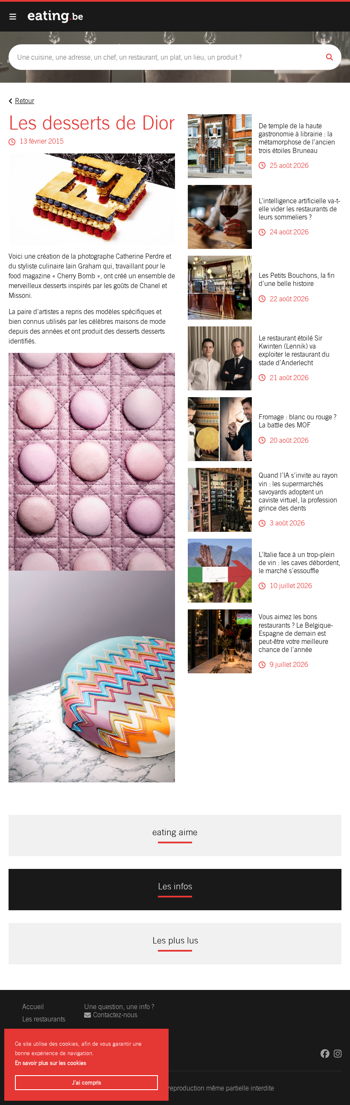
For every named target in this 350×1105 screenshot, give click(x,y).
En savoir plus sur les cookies (50, 1063)
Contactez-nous (115, 1015)
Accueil (33, 1007)
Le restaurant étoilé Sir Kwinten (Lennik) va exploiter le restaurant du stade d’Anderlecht (294, 350)
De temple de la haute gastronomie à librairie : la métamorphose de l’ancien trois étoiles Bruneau (297, 138)
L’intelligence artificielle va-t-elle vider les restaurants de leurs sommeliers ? (299, 209)
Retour (24, 101)
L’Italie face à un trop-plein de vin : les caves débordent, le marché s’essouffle (299, 563)
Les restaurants (43, 1019)
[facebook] (325, 1053)
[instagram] (337, 1053)
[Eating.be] (55, 16)
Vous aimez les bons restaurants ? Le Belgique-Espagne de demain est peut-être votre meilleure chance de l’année (296, 633)
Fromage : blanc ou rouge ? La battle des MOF (297, 421)
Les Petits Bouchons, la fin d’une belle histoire (297, 279)
